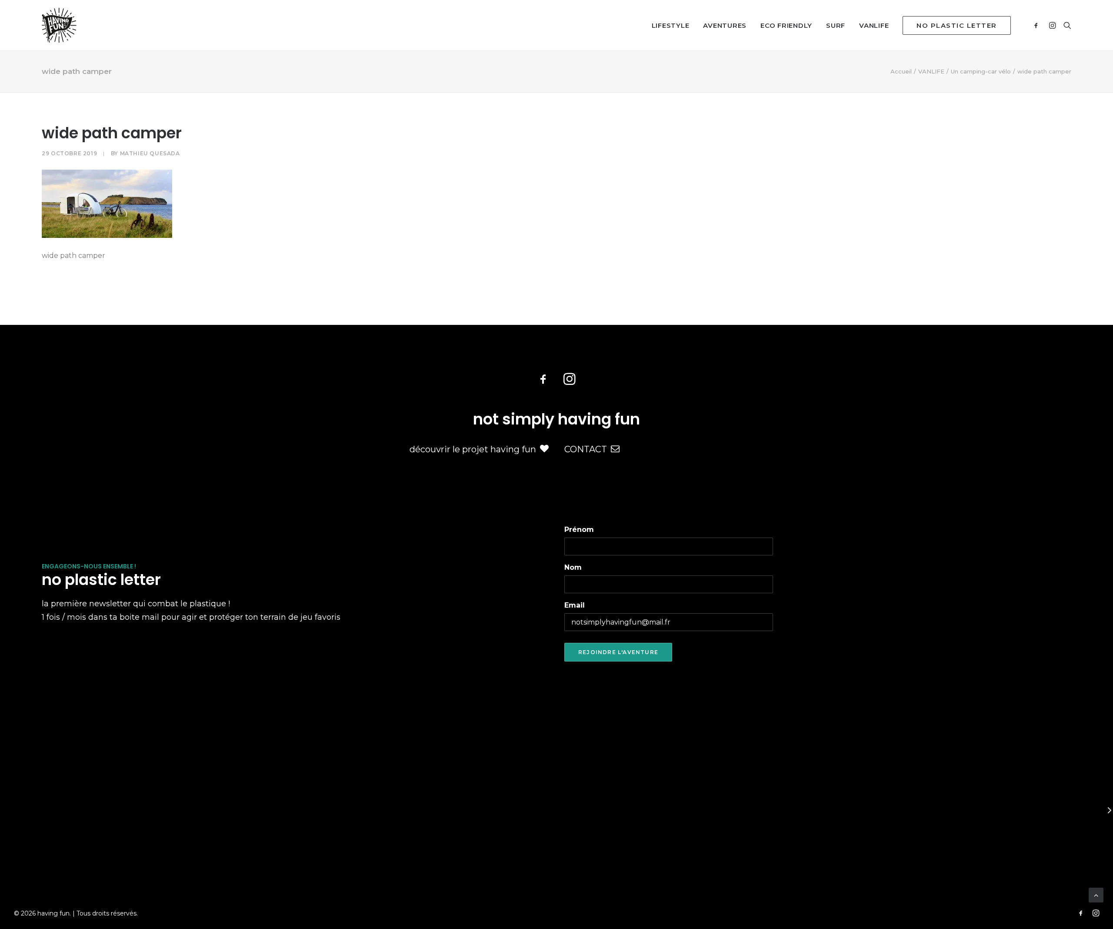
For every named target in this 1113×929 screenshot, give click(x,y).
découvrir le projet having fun (473, 449)
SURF (835, 25)
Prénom (579, 529)
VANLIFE (874, 25)
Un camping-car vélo (981, 71)
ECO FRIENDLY (786, 25)
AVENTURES (724, 25)
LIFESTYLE (671, 25)
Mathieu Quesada (150, 153)
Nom (573, 567)
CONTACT (585, 449)
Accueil (901, 71)
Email (574, 605)
